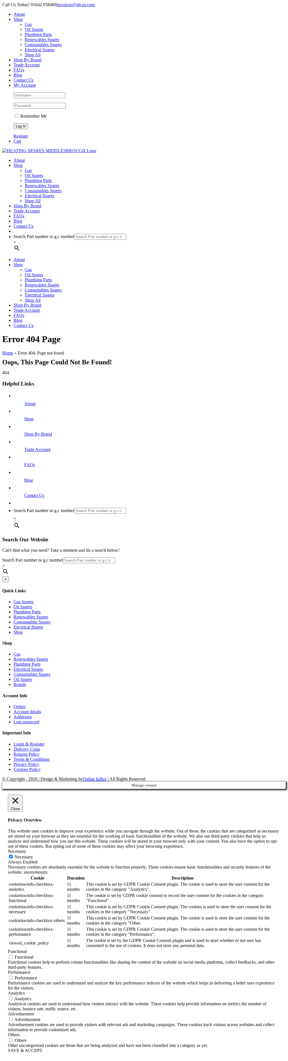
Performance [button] (19, 972)
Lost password (26, 721)
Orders (20, 706)
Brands (20, 684)
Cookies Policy (27, 769)
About (29, 403)
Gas (17, 654)
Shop (28, 418)
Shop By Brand (38, 434)
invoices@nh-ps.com (76, 4)
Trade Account (37, 449)
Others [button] (14, 1034)
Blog (28, 480)
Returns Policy (27, 754)
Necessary (24, 856)
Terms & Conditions (32, 759)
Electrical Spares (28, 627)
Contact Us (34, 495)
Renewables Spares (31, 616)
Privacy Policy (26, 764)
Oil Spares (23, 606)
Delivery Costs (27, 749)
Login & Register (29, 744)
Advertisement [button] (21, 1013)
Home (7, 353)
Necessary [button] (17, 851)
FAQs (29, 464)
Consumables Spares (32, 622)
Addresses (23, 716)
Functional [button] (17, 951)
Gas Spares (23, 601)
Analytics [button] (16, 993)
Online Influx (95, 779)
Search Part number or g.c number (44, 236)
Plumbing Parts (27, 611)
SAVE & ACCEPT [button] (25, 1050)
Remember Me (33, 116)
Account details (27, 711)
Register (21, 136)
